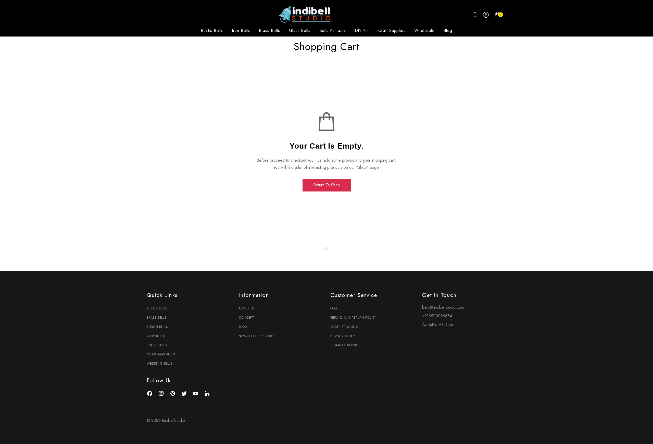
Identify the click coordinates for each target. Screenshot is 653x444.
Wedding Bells (159, 363)
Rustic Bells (212, 30)
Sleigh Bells (157, 326)
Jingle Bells (157, 345)
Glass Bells (299, 30)
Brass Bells (269, 30)
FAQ (333, 308)
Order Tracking (344, 326)
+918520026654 (437, 316)
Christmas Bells (161, 354)
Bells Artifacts (332, 30)
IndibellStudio (173, 420)
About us (246, 308)
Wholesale (424, 30)
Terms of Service (345, 345)
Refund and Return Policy (353, 317)
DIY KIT (362, 30)
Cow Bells (156, 335)
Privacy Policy (342, 335)
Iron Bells (241, 30)
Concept (246, 317)
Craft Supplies (391, 30)
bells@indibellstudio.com (443, 307)
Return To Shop (326, 185)
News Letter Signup (256, 335)
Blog (448, 30)
